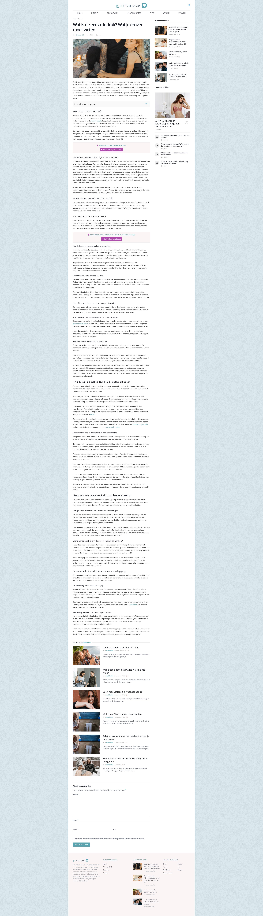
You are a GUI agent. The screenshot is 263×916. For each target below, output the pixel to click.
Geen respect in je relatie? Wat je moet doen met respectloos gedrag (175, 145)
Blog (164, 864)
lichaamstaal (96, 121)
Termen (182, 13)
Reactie (76, 794)
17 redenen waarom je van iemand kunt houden (175, 136)
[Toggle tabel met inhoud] (146, 104)
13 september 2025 (120, 650)
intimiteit (133, 605)
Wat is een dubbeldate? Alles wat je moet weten (177, 75)
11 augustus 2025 (119, 717)
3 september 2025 (119, 695)
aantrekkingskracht (140, 424)
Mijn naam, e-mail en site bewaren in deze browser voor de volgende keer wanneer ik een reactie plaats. (109, 839)
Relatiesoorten (133, 13)
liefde (92, 414)
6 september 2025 (119, 676)
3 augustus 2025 (119, 742)
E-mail (75, 829)
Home (79, 13)
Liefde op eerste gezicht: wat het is (120, 647)
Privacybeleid (107, 867)
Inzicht (94, 13)
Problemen (112, 13)
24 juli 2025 (117, 765)
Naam (75, 820)
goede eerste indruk (81, 324)
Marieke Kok (80, 35)
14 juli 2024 (90, 35)
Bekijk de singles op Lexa (112, 149)
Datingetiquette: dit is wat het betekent (123, 691)
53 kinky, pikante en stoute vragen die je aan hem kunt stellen (167, 123)
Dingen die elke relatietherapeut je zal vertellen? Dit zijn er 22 (177, 41)
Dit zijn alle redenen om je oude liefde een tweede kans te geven (178, 29)
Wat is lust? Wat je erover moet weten (122, 713)
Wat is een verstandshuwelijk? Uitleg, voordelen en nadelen (174, 162)
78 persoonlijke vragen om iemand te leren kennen (174, 154)
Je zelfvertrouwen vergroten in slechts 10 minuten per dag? (112, 235)
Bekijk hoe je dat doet (112, 239)
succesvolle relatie (113, 427)
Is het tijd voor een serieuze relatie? (112, 145)
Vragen (166, 13)
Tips (152, 13)
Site (114, 829)
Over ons (106, 870)
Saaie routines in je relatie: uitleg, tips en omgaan (178, 64)
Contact (105, 873)
